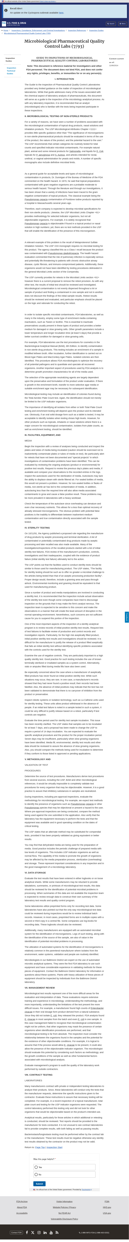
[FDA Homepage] (14, 24)
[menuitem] (116, 63)
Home (6, 30)
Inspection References (77, 30)
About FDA (22, 1207)
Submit (39, 1183)
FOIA (107, 1201)
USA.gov (107, 1213)
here (61, 12)
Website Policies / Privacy (64, 1207)
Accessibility (22, 1213)
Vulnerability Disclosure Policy (64, 1219)
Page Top (40, 1147)
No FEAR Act (64, 1213)
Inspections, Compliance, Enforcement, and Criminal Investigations (38, 30)
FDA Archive (22, 1201)
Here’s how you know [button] (47, 1)
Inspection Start (54, 1147)
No (40, 1174)
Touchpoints (86, 1190)
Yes (40, 1167)
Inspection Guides (96, 30)
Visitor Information (64, 1201)
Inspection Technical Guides (11, 71)
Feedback (127, 617)
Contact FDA (16, 1233)
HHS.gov (107, 1207)
